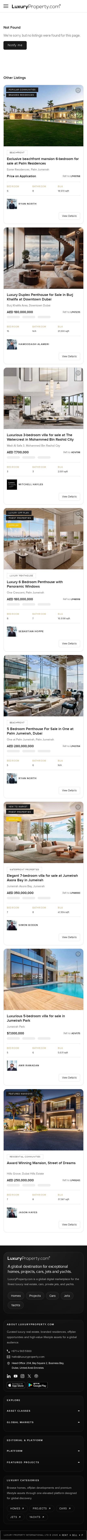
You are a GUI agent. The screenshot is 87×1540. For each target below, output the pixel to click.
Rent (65, 1535)
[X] (29, 1376)
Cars (52, 1296)
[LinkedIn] (9, 1376)
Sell (74, 1535)
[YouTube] (15, 1376)
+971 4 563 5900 (21, 1351)
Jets (67, 1296)
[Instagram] (22, 1376)
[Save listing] (78, 90)
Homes (16, 1296)
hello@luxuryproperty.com (28, 1357)
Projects (35, 1296)
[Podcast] (36, 1376)
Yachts (15, 1305)
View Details (69, 216)
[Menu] (6, 6)
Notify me (15, 45)
